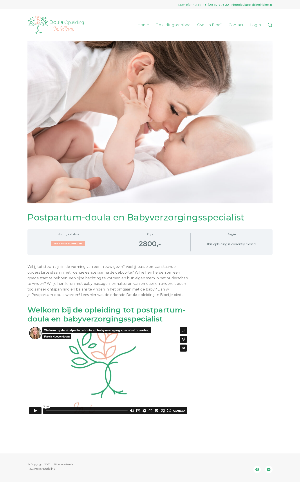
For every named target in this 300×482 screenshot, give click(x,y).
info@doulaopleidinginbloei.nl (252, 4)
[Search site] (270, 25)
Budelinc (49, 468)
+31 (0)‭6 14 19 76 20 (216, 4)
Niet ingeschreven (68, 243)
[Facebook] (257, 469)
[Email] (269, 469)
